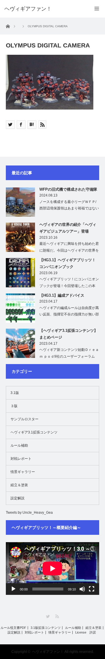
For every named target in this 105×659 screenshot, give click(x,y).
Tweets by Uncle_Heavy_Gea (29, 513)
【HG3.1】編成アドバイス (61, 295)
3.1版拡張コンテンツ (46, 627)
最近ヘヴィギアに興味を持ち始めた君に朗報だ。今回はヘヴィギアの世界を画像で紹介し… (69, 250)
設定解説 (17, 498)
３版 (14, 406)
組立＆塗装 (19, 485)
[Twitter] (48, 616)
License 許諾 (85, 632)
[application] (52, 568)
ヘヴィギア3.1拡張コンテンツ (33, 432)
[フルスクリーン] (91, 589)
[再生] (13, 589)
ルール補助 (19, 445)
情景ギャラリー (22, 472)
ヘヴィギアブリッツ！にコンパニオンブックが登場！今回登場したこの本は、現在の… (69, 286)
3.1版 (14, 393)
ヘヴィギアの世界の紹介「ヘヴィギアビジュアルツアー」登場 (67, 227)
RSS (57, 616)
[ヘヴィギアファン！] (28, 8)
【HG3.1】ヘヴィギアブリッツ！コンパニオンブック (67, 263)
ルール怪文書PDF (13, 627)
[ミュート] (82, 589)
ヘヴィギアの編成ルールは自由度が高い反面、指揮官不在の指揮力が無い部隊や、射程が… (69, 314)
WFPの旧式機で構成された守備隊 (68, 189)
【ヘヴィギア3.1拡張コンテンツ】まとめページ (68, 333)
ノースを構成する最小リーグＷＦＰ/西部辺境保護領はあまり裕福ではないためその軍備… (69, 208)
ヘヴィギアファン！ (48, 652)
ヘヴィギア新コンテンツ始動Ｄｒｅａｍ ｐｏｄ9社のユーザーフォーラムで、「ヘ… (69, 356)
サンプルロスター (24, 419)
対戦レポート (21, 459)
